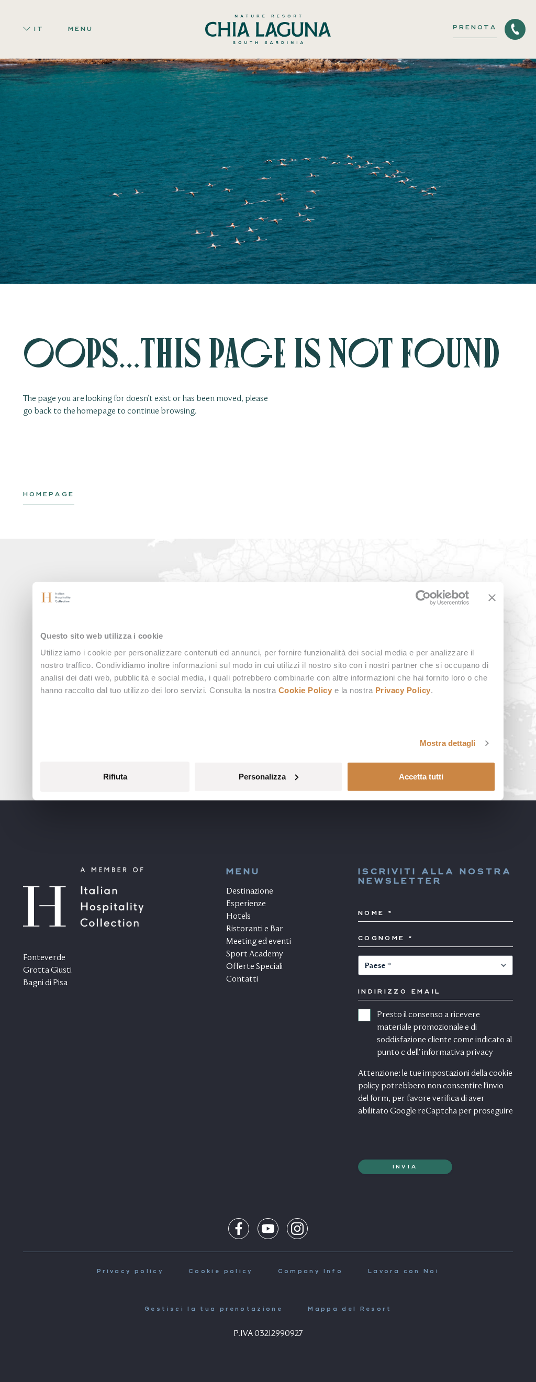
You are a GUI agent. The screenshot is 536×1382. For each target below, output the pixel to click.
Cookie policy (220, 1272)
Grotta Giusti (47, 970)
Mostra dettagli (448, 743)
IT (39, 29)
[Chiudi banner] (492, 597)
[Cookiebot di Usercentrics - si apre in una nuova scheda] (423, 598)
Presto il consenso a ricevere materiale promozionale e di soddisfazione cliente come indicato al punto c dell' (444, 1034)
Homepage (48, 495)
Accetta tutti (421, 776)
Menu (80, 29)
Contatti (242, 979)
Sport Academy (254, 954)
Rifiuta (115, 776)
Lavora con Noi (403, 1272)
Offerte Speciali (254, 967)
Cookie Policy (305, 689)
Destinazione (249, 891)
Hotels (238, 916)
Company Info (310, 1272)
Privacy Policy (403, 689)
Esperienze (246, 904)
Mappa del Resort (350, 1309)
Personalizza (262, 776)
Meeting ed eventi (258, 942)
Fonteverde (44, 958)
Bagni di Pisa (45, 983)
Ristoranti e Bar (254, 929)
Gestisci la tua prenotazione (213, 1309)
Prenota (475, 28)
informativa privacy (457, 1053)
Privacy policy (130, 1272)
